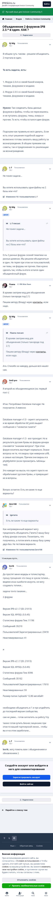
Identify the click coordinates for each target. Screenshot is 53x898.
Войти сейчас (26, 784)
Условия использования (27, 861)
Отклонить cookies (26, 880)
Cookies (39, 846)
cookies (5, 866)
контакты (37, 302)
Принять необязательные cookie (28, 885)
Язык (12, 846)
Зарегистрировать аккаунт (26, 777)
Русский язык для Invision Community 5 (24, 12)
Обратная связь (26, 846)
